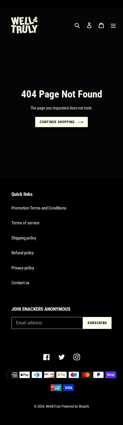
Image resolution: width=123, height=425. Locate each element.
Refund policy (22, 252)
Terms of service (25, 222)
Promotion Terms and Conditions (38, 208)
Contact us (20, 282)
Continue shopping (57, 122)
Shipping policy (23, 238)
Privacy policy (22, 268)
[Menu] (113, 25)
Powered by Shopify (75, 406)
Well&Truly (53, 406)
